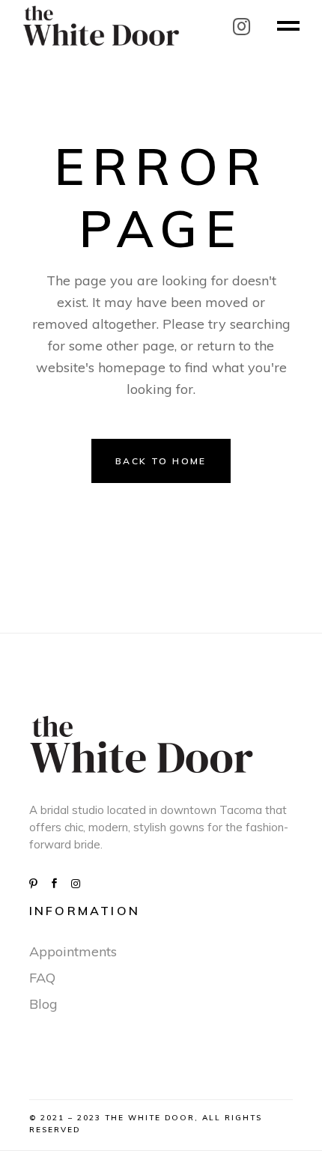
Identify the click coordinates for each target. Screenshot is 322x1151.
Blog (43, 1003)
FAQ (42, 977)
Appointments (73, 951)
